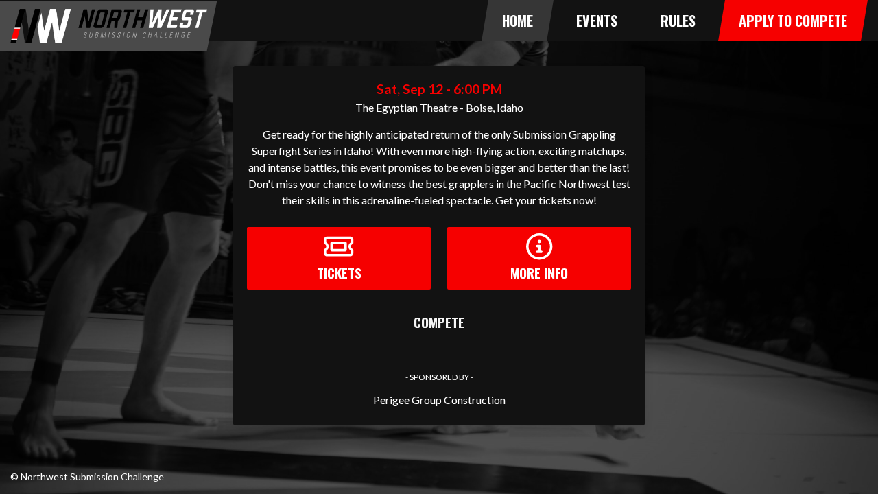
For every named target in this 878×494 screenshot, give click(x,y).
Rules (678, 20)
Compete (439, 322)
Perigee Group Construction (439, 399)
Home (517, 20)
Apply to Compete (793, 20)
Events (596, 20)
